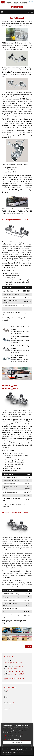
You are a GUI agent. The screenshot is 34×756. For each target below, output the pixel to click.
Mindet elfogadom (17, 742)
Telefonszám (9, 703)
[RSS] (21, 7)
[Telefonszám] (15, 7)
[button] (32, 12)
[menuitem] (1, 12)
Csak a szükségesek (17, 749)
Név (6, 691)
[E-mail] (12, 7)
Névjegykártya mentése (15, 679)
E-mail (6, 697)
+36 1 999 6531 (12, 669)
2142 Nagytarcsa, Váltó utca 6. (14, 663)
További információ (8, 752)
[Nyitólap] (17, 2)
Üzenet (7, 709)
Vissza (28, 646)
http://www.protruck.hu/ (16, 674)
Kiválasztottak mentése (17, 746)
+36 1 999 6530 (18, 666)
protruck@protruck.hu (16, 671)
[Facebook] (18, 7)
